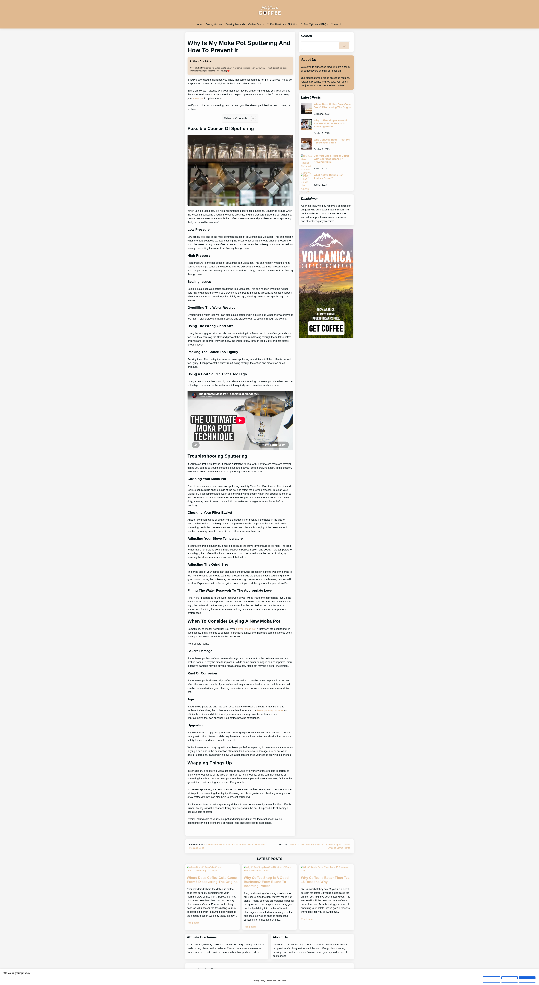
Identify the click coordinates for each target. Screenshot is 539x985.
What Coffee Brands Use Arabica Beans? (328, 177)
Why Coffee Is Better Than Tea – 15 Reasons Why (332, 141)
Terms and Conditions (276, 981)
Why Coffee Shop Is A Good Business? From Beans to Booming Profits (330, 123)
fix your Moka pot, (246, 629)
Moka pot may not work (270, 710)
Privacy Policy (259, 981)
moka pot (198, 98)
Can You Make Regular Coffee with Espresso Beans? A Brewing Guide (332, 158)
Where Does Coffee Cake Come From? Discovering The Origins (332, 106)
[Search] (344, 45)
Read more (193, 923)
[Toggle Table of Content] (252, 118)
